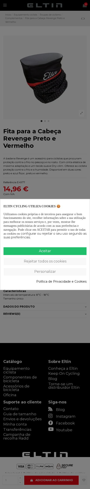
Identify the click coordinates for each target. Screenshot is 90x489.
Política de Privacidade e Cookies (61, 281)
